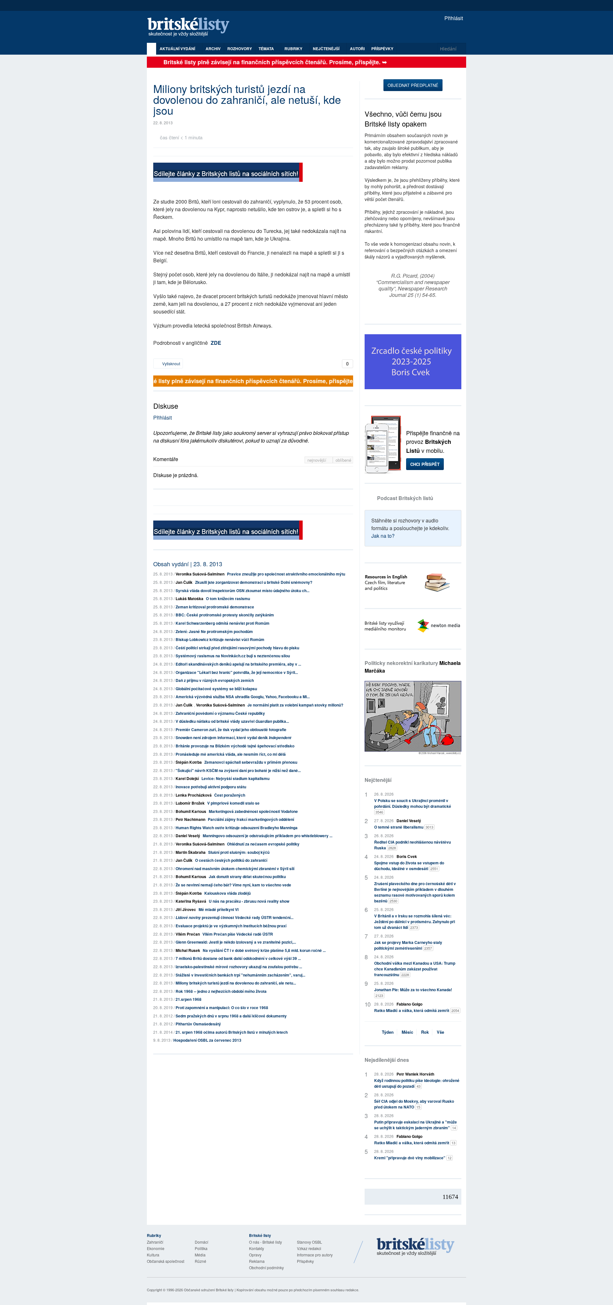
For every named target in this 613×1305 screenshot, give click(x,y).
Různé (200, 1261)
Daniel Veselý (188, 835)
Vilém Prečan (188, 934)
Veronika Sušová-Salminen (200, 574)
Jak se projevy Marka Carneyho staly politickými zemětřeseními (408, 945)
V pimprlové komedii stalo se (233, 803)
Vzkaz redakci (309, 1248)
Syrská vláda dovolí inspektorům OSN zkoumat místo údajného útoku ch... (242, 590)
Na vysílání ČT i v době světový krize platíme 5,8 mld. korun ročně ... (264, 950)
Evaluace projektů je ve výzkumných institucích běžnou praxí (231, 926)
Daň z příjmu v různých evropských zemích (215, 680)
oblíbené (343, 460)
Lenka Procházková (194, 795)
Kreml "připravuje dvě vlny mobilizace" (412, 1158)
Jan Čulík (184, 582)
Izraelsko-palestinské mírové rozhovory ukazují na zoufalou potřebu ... (239, 966)
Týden (388, 1032)
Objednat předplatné (413, 85)
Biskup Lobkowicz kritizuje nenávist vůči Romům (220, 639)
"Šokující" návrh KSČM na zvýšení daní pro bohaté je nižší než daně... (238, 770)
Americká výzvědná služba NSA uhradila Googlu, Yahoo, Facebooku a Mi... (243, 696)
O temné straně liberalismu (403, 827)
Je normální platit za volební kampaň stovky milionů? (295, 705)
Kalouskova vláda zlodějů (227, 893)
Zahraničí (155, 1242)
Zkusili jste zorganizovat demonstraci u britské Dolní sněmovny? (253, 582)
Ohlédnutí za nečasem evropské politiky (263, 844)
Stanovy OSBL (309, 1242)
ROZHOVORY (239, 48)
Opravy (255, 1254)
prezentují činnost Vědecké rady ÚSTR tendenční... (234, 917)
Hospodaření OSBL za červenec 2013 (207, 1040)
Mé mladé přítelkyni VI (218, 909)
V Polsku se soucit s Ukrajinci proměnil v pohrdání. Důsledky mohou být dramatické (412, 806)
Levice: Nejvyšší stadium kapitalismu (235, 778)
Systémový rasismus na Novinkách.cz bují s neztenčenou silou (233, 656)
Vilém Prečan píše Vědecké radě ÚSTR (237, 934)
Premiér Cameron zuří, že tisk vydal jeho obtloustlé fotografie (231, 729)
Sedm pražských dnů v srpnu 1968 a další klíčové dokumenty (231, 1016)
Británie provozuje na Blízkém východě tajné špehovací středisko (235, 746)
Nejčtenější (378, 780)
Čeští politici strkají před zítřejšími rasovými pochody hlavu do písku (237, 648)
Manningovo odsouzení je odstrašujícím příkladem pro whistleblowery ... (267, 835)
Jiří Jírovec (186, 909)
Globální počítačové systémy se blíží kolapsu (216, 688)
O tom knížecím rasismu (228, 598)
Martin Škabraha (191, 852)
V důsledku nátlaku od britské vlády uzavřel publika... (232, 721)
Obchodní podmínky (266, 1267)
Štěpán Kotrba (189, 762)
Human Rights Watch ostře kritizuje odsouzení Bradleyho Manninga (237, 827)
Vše (440, 1032)
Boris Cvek (407, 856)
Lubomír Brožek (190, 803)
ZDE (216, 342)
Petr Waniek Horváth (415, 1074)
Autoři (357, 48)
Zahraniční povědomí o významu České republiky (220, 713)
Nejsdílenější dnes (387, 1059)
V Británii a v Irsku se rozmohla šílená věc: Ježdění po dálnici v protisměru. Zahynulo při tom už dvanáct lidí (414, 921)
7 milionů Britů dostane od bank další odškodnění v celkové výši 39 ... (238, 958)
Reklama (257, 1261)
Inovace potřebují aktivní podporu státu (211, 787)
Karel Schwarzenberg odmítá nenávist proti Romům (222, 623)
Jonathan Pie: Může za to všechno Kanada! (413, 992)
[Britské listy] (228, 173)
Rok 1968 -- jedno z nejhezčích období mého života (221, 991)
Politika (201, 1248)
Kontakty (256, 1248)
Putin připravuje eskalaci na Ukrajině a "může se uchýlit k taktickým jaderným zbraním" (415, 1125)
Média (200, 1254)
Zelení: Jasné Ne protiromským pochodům (214, 631)
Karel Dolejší (187, 778)
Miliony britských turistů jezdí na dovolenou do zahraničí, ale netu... (236, 983)
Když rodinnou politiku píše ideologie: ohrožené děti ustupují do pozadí (416, 1083)
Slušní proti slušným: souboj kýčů (238, 852)
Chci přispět (425, 464)
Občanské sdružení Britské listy (209, 1289)
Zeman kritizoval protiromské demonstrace (215, 607)
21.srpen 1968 (188, 999)
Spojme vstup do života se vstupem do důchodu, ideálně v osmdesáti (409, 865)
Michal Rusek (188, 950)
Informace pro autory (315, 1254)
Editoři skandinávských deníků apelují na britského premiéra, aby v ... (238, 664)
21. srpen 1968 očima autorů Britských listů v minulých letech (232, 1032)
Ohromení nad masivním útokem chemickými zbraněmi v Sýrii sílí (235, 868)
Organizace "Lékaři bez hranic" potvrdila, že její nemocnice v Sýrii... (237, 672)
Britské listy (191, 27)
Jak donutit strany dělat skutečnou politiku (247, 876)
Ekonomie (155, 1248)
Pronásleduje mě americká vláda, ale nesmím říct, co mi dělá (231, 754)
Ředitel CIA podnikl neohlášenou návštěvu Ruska (412, 845)
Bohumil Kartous (191, 811)
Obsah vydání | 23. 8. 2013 (187, 564)
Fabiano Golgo (409, 1004)
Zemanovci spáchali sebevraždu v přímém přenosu (250, 762)
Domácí (201, 1242)
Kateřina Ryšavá (191, 901)
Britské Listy (416, 1247)
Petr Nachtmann (190, 819)
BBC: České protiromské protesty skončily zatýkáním (225, 615)
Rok (425, 1032)
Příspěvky (382, 48)
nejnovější (317, 460)
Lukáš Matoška (189, 598)
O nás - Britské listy (265, 1242)
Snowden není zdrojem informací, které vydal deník (233, 737)
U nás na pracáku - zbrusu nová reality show (249, 901)
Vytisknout (170, 363)
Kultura (153, 1254)
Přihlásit (453, 18)
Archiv (213, 48)
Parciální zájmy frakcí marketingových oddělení (251, 819)
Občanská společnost (165, 1261)
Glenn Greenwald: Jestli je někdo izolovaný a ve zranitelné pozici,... (236, 942)
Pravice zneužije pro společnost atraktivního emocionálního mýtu (286, 574)
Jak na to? (383, 535)
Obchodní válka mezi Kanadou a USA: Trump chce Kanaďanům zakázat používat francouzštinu (414, 968)
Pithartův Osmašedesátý (198, 1024)
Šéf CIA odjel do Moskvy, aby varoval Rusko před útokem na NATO (414, 1104)
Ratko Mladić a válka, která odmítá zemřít (416, 1010)
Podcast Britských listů (405, 498)
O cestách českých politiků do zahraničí (231, 860)
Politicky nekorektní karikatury (413, 666)
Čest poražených (229, 795)
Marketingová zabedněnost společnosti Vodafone (253, 811)
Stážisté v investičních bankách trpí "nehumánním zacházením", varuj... (240, 975)
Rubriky (293, 48)
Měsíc (407, 1032)
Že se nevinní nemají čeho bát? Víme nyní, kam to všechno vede (233, 885)
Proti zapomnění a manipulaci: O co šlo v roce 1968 (222, 1007)
